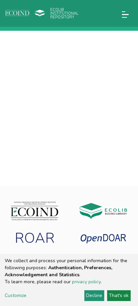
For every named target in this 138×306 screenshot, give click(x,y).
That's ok (119, 295)
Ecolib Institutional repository (64, 13)
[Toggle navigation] (125, 14)
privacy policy (86, 282)
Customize (15, 295)
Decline (94, 295)
